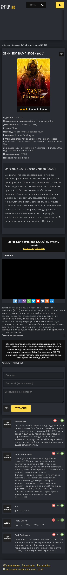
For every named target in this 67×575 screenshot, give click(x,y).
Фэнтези (41, 147)
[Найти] (42, 5)
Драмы (14, 147)
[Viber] (24, 301)
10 (46, 109)
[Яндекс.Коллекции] (38, 301)
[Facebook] (20, 301)
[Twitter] (33, 301)
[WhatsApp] (29, 301)
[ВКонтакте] (43, 301)
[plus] (62, 420)
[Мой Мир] (52, 301)
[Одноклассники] (47, 301)
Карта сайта (43, 565)
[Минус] (55, 420)
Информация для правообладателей (23, 569)
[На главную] (8, 5)
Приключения (27, 147)
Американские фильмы (22, 150)
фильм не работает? (34, 248)
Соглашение (28, 565)
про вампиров (21, 157)
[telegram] (15, 301)
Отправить (21, 408)
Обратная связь (11, 565)
